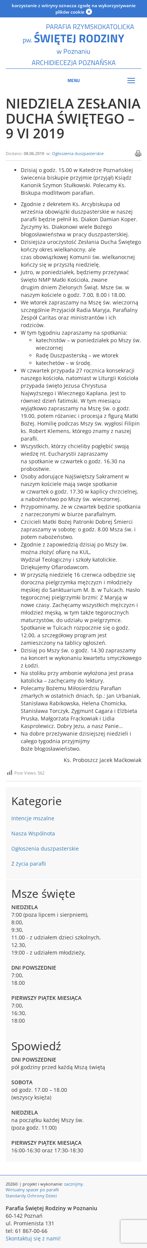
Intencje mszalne (32, 818)
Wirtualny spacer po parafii (32, 1189)
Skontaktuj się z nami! (33, 1238)
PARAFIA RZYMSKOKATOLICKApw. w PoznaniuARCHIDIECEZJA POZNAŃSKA (73, 45)
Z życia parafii (28, 863)
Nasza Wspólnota (33, 833)
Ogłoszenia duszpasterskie (78, 153)
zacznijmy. (74, 1184)
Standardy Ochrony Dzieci (31, 1195)
